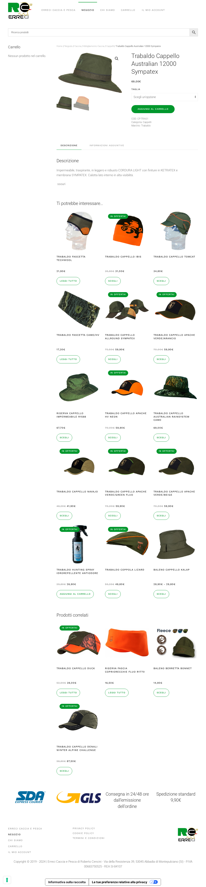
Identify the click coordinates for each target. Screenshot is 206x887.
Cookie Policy (83, 833)
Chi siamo (107, 10)
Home (60, 46)
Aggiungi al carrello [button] (75, 594)
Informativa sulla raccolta (67, 882)
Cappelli (110, 46)
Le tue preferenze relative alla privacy (119, 882)
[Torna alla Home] (20, 10)
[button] (116, 58)
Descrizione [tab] (69, 145)
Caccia (77, 46)
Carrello (128, 10)
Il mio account (153, 10)
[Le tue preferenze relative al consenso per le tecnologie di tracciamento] (7, 880)
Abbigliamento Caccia (93, 46)
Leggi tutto (68, 281)
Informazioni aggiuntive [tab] (107, 145)
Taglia (135, 89)
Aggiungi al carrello (153, 109)
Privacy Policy (84, 828)
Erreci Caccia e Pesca (58, 10)
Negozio (87, 10)
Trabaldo (146, 125)
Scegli (112, 281)
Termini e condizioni (89, 838)
